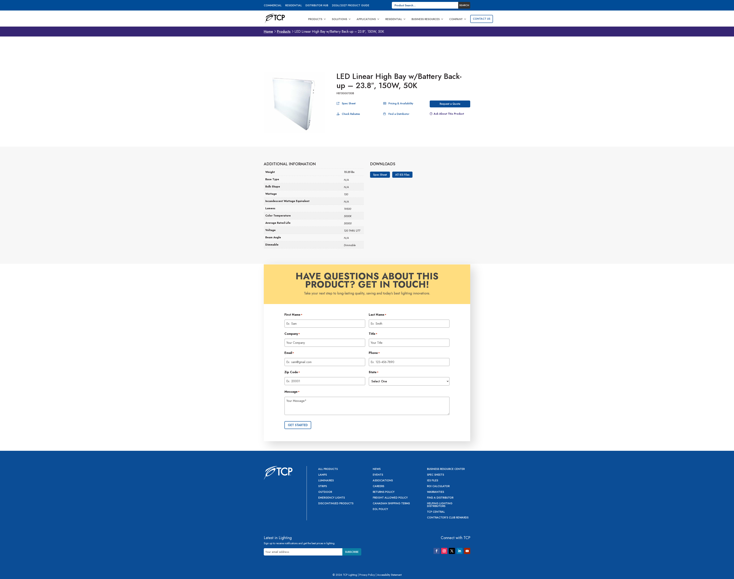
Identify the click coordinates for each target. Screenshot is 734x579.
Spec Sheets (435, 475)
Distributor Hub (316, 5)
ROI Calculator (438, 486)
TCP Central (436, 512)
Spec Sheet (349, 103)
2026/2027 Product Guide (350, 5)
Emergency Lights (331, 498)
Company (456, 19)
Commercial (273, 5)
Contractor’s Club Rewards (447, 517)
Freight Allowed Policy (390, 498)
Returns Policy (384, 492)
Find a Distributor (398, 114)
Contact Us (481, 19)
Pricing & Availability (400, 103)
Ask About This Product (449, 114)
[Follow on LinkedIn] (459, 551)
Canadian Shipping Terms (391, 503)
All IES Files (402, 175)
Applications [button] (366, 19)
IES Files (432, 480)
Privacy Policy (367, 575)
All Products (328, 469)
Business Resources (426, 19)
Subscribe (352, 552)
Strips (322, 486)
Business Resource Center (446, 469)
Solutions (339, 19)
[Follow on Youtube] (467, 551)
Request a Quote (450, 104)
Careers (378, 486)
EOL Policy (380, 509)
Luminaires (326, 480)
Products (315, 19)
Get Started (298, 425)
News (377, 469)
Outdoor (325, 492)
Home (268, 31)
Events (378, 475)
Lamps (322, 475)
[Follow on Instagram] (444, 551)
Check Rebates (351, 114)
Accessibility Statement (389, 575)
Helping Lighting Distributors (439, 505)
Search (464, 5)
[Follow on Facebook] (437, 551)
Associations (383, 480)
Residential (293, 5)
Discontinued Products (335, 503)
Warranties (435, 492)
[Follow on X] (452, 551)
